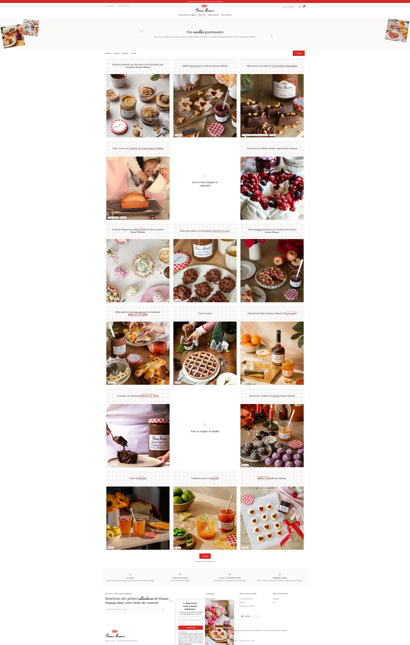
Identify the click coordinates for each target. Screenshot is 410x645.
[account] (299, 7)
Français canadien (123, 6)
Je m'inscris (190, 625)
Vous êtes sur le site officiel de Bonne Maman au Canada (205, 1)
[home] (205, 8)
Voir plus (205, 556)
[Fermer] (406, 1)
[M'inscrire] (163, 609)
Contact (242, 602)
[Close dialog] (231, 600)
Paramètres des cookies (247, 641)
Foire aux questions (246, 599)
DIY (274, 602)
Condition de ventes (246, 606)
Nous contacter (110, 6)
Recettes (276, 599)
